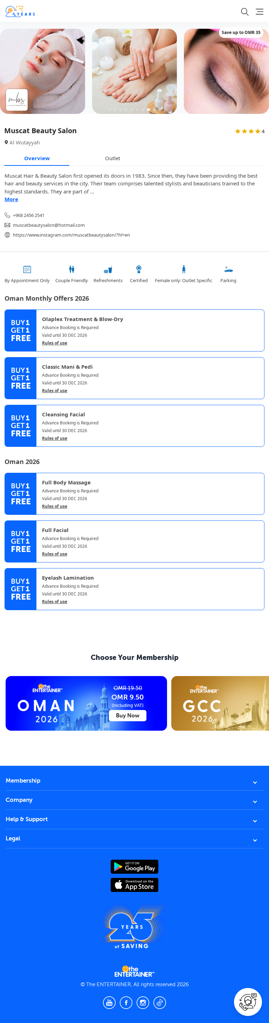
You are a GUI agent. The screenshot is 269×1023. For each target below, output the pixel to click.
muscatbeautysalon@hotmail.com (49, 225)
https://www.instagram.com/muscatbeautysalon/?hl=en (71, 235)
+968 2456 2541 (28, 215)
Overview (37, 158)
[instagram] (143, 1002)
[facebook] (126, 1002)
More (11, 199)
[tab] (9, 616)
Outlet (112, 158)
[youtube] (109, 1002)
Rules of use (54, 343)
